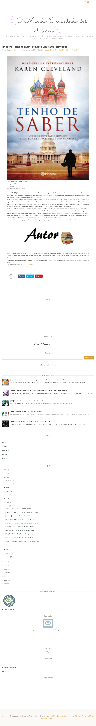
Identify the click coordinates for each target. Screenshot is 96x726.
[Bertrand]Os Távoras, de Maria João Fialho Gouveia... (21, 516)
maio (7, 506)
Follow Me (5, 671)
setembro (9, 491)
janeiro (8, 557)
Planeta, (75, 50)
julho (7, 498)
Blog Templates (59, 716)
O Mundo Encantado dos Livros (51, 26)
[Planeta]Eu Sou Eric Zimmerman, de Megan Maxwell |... (22, 512)
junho (7, 502)
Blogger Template (82, 716)
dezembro (9, 480)
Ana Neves (14, 50)
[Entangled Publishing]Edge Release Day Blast (26, 411)
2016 (5, 565)
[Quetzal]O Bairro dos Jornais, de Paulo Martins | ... (20, 526)
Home (4, 442)
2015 (5, 569)
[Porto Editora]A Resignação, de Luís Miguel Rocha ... (21, 519)
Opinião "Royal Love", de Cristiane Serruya (18, 508)
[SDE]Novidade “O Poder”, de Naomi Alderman (19, 530)
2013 (5, 576)
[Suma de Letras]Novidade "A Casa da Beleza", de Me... (22, 541)
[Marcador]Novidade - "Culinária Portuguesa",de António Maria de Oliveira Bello (37, 380)
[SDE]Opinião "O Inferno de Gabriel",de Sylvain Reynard (29, 401)
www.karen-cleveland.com (26, 264)
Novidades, (67, 50)
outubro (8, 487)
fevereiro (8, 553)
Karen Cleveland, (56, 50)
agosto (8, 495)
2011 (5, 584)
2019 (5, 473)
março (8, 549)
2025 (5, 470)
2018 (5, 477)
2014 (5, 572)
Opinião (4, 446)
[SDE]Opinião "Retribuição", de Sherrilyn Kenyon (20, 534)
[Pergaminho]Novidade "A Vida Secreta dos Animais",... (22, 537)
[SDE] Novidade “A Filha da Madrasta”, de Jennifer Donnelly (30, 421)
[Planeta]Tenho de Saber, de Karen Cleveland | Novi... (21, 523)
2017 (5, 561)
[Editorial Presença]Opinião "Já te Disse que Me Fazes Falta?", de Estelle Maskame (38, 390)
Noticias (4, 454)
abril (7, 545)
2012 (5, 580)
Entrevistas (5, 458)
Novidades (5, 450)
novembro (9, 484)
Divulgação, (45, 50)
